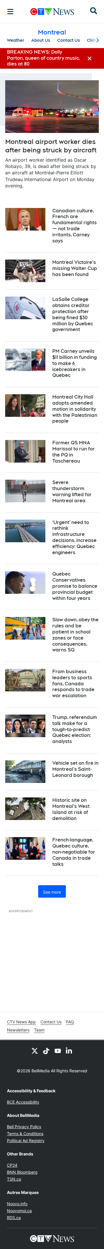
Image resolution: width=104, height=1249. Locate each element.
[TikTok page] (46, 1050)
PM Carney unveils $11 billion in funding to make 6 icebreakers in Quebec (74, 363)
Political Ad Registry (25, 1140)
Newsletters (18, 1029)
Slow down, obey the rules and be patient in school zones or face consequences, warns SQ (75, 635)
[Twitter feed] (34, 1050)
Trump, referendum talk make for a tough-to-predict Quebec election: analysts (74, 729)
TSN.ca (14, 1179)
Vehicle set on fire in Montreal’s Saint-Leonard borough (75, 769)
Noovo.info (17, 1203)
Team (39, 1029)
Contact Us (68, 40)
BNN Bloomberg (22, 1172)
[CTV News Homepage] (52, 11)
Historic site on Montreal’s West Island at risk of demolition (71, 809)
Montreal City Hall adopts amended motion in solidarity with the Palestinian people (74, 409)
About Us (40, 40)
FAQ (70, 1021)
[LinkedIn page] (69, 1050)
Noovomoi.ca (19, 1210)
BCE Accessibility (23, 1102)
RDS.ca (14, 1217)
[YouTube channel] (57, 1050)
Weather (15, 40)
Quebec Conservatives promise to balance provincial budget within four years (74, 586)
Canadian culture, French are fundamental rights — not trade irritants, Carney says (74, 226)
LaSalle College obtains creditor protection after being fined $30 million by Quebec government (72, 314)
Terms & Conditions (25, 1133)
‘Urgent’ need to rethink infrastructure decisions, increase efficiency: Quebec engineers (74, 537)
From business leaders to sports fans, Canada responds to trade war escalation (73, 683)
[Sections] (10, 11)
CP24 (12, 1165)
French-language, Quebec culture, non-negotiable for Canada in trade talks (73, 852)
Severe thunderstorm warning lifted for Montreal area (72, 491)
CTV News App (21, 1021)
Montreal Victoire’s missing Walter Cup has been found (74, 268)
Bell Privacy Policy (24, 1126)
